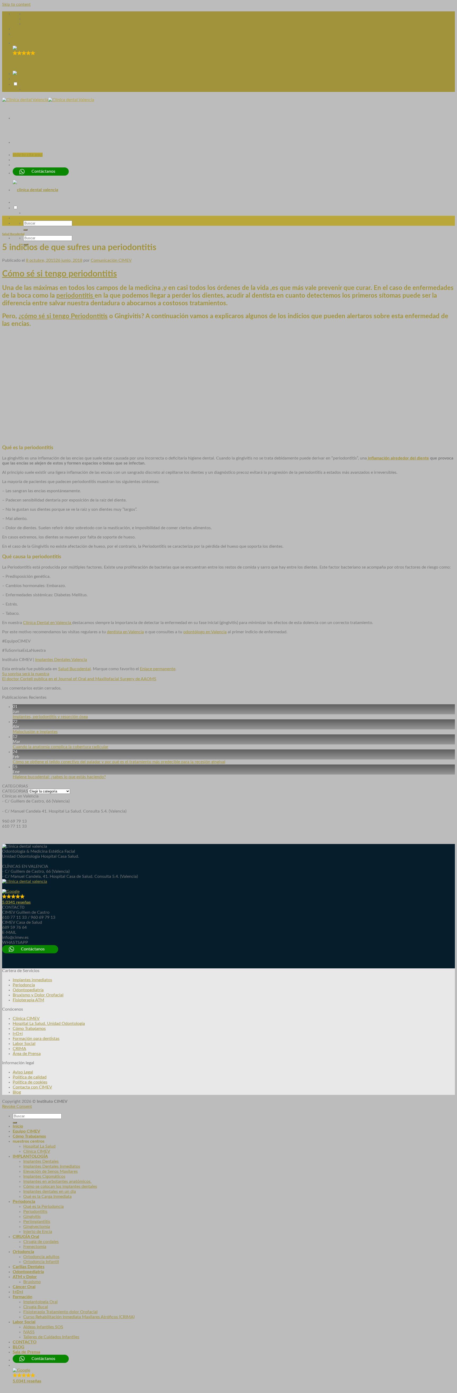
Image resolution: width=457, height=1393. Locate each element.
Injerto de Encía (37, 1232)
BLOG (18, 1347)
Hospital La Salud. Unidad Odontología (49, 1023)
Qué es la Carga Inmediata (47, 1196)
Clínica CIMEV (26, 1018)
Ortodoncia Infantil (41, 1262)
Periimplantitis (36, 1222)
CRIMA (19, 1049)
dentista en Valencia (125, 632)
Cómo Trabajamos (29, 1028)
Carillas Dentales (28, 1267)
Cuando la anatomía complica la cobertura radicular (60, 747)
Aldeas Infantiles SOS (43, 1327)
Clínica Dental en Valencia (47, 623)
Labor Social (24, 1044)
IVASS (29, 1332)
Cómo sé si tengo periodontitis (59, 274)
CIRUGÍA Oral (26, 1237)
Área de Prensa (27, 1054)
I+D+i (18, 1033)
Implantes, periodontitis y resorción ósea (50, 717)
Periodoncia (24, 985)
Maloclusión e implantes (35, 732)
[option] (239, 89)
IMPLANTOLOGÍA (30, 1156)
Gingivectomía (36, 1227)
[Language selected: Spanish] (234, 86)
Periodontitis (35, 1211)
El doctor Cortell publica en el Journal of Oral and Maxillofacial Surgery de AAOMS (79, 679)
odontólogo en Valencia (205, 632)
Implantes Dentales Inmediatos (51, 1166)
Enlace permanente (157, 669)
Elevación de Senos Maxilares (50, 1171)
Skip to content (16, 4)
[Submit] (25, 230)
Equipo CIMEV (26, 1131)
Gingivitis (32, 1216)
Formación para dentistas (36, 1038)
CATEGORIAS (15, 791)
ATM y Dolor (25, 1277)
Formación (22, 1297)
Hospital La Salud (39, 1146)
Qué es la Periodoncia (43, 1206)
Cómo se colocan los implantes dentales (60, 1186)
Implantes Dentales (41, 1161)
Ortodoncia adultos (41, 1257)
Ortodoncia (23, 1252)
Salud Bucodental (13, 234)
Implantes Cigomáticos (44, 1176)
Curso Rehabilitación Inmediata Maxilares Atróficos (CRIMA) (79, 1317)
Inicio (18, 1126)
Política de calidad (30, 1077)
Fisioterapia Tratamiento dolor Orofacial (60, 1312)
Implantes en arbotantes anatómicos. (57, 1181)
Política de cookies (30, 1082)
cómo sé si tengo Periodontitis (64, 316)
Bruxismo (32, 1282)
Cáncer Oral (24, 1287)
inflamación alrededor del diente (398, 458)
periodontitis (75, 296)
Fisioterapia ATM (28, 1000)
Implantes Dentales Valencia (61, 660)
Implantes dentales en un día (49, 1191)
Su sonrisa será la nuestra (25, 674)
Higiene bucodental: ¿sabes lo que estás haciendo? (59, 777)
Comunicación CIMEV (111, 260)
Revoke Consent (17, 1106)
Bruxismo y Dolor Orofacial (38, 995)
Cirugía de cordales (41, 1242)
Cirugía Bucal (35, 1307)
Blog (17, 1092)
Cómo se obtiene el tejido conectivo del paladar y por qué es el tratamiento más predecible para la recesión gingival (119, 762)
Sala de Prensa (26, 1352)
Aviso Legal (23, 1072)
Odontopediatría (28, 990)
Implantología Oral (40, 1302)
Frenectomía (34, 1247)
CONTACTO (24, 1342)
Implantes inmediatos (32, 980)
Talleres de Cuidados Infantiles (51, 1337)
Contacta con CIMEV (32, 1087)
